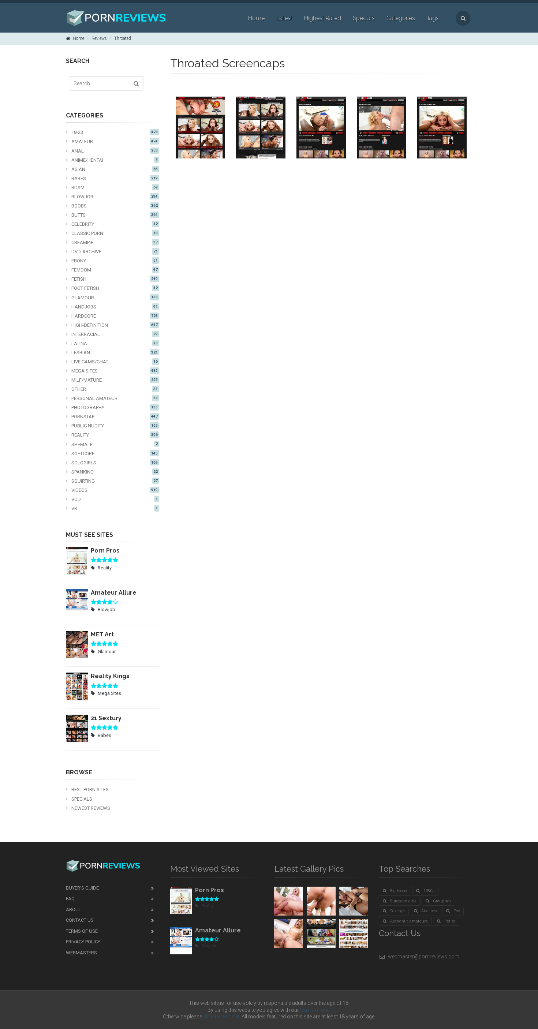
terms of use (314, 1010)
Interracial (114, 334)
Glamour (114, 297)
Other (114, 389)
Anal (114, 151)
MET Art (102, 634)
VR (114, 508)
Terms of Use (82, 931)
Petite (449, 921)
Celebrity (114, 224)
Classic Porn (114, 233)
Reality (114, 435)
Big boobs (398, 890)
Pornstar (114, 416)
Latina (114, 343)
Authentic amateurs (409, 921)
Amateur (114, 141)
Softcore (114, 453)
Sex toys (397, 911)
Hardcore (114, 316)
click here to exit (221, 1016)
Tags (433, 18)
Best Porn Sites (90, 789)
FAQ (70, 898)
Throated (122, 38)
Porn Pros (105, 550)
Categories (400, 18)
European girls (403, 901)
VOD (114, 499)
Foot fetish (114, 288)
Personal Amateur (114, 398)
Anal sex (429, 911)
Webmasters (81, 952)
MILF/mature (114, 380)
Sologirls (114, 462)
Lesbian (114, 352)
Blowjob (114, 196)
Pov (456, 911)
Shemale (114, 444)
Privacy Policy (83, 941)
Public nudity (114, 426)
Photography (114, 407)
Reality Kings (110, 676)
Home (256, 18)
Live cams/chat (114, 361)
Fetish (114, 279)
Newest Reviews (90, 808)
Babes (114, 178)
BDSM (114, 187)
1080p (428, 890)
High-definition (114, 325)
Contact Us (80, 920)
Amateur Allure (114, 592)
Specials (364, 18)
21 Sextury (106, 718)
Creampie (114, 242)
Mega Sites (114, 371)
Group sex (442, 901)
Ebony (114, 260)
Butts (114, 215)
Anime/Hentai (114, 160)
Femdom (114, 270)
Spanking (114, 472)
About (73, 909)
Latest (284, 18)
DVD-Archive (114, 251)
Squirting (114, 481)
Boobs (114, 206)
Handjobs (114, 307)
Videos (114, 490)
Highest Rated (322, 18)
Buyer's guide (82, 888)
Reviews (99, 38)
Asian (114, 169)
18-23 (114, 132)
